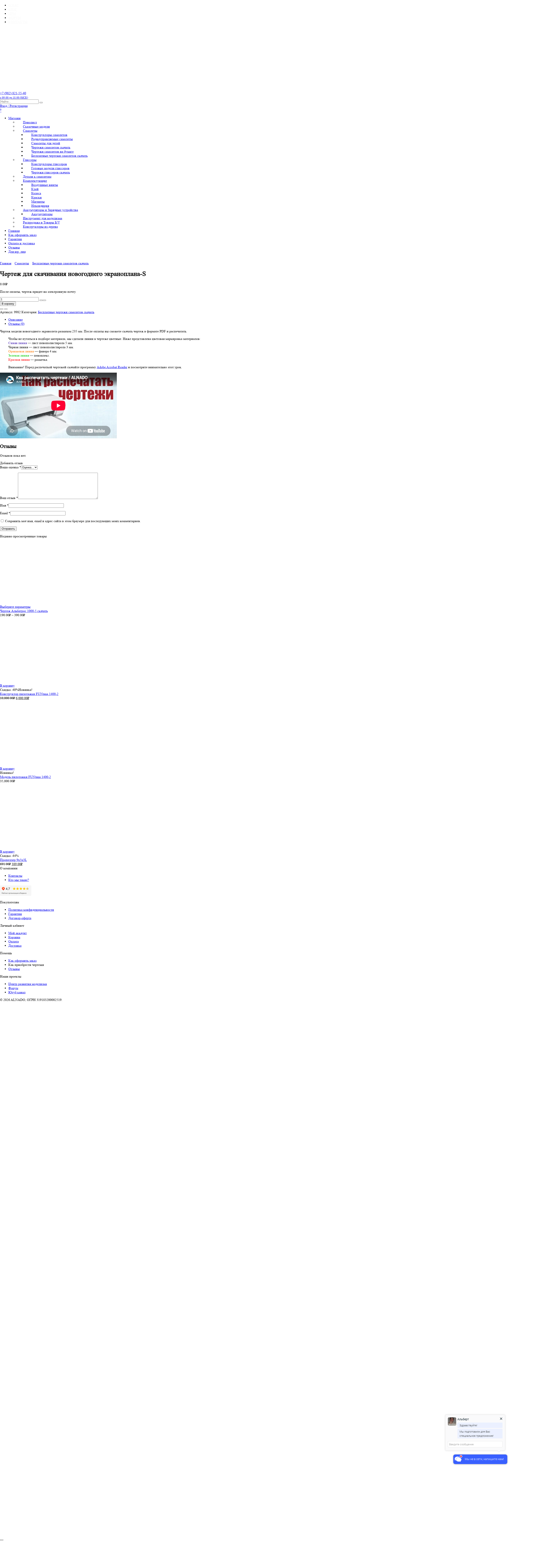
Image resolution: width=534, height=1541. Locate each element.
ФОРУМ (14, 18)
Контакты (15, 876)
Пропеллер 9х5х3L (13, 860)
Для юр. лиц (17, 252)
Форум (13, 988)
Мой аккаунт (17, 933)
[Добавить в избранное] (1, 309)
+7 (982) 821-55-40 (14, 95)
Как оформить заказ (22, 235)
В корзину (8, 303)
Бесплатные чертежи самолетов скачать (59, 156)
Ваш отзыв (9, 498)
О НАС (13, 5)
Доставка (14, 946)
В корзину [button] (7, 686)
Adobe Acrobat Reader (112, 367)
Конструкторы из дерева (40, 227)
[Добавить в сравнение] (6, 309)
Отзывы (14, 247)
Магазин (14, 118)
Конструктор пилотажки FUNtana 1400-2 (29, 694)
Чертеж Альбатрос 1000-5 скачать (24, 611)
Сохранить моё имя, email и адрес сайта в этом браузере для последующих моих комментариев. (73, 521)
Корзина (14, 937)
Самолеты (22, 263)
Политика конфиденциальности (31, 910)
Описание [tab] (15, 320)
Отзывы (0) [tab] (16, 324)
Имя (4, 505)
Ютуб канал (16, 992)
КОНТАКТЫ (17, 22)
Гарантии (15, 239)
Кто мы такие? (18, 880)
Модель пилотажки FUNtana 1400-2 (25, 777)
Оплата (13, 941)
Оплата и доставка (21, 243)
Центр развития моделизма (27, 984)
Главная (14, 231)
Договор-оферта (19, 918)
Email (5, 513)
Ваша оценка (10, 467)
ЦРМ (12, 14)
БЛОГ (12, 9)
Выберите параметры (15, 607)
